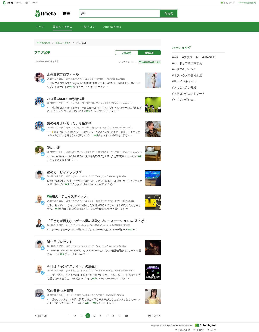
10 (126, 316)
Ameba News (112, 27)
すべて (40, 27)
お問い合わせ (183, 329)
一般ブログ (88, 27)
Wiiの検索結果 (43, 42)
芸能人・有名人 (63, 42)
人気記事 (126, 52)
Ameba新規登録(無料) (247, 2)
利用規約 (200, 329)
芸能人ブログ (229, 2)
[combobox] (119, 13)
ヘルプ (212, 329)
